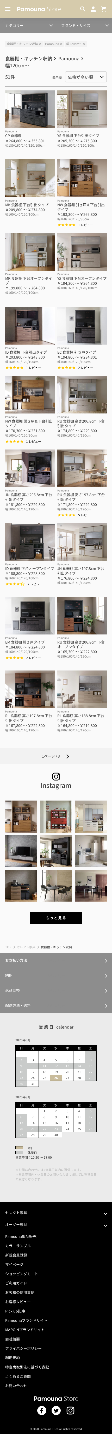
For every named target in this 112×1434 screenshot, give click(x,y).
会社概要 (12, 1339)
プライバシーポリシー (23, 1348)
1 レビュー (85, 225)
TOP (8, 947)
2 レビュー (85, 367)
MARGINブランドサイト (25, 1329)
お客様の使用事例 (19, 1292)
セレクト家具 (26, 947)
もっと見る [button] (56, 917)
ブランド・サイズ (75, 25)
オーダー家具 (16, 1224)
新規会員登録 (16, 1255)
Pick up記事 (15, 1311)
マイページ (14, 1264)
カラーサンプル (18, 1245)
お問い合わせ (16, 1385)
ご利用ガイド (16, 1283)
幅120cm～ (74, 43)
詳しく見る (56, 960)
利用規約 (12, 1357)
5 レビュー (85, 515)
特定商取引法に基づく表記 (27, 1366)
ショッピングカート (21, 1273)
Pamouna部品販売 (20, 1236)
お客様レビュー (18, 1301)
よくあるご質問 (18, 1376)
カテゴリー (14, 25)
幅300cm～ (16, 22)
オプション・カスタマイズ (26, 22)
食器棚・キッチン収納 (22, 43)
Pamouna (52, 43)
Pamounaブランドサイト (26, 1320)
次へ (67, 756)
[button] (21, 816)
